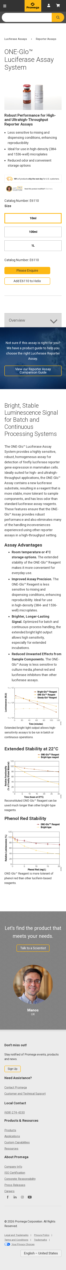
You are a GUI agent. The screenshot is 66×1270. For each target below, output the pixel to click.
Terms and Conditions (16, 1239)
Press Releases (14, 1185)
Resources (11, 1148)
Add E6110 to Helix (27, 281)
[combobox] (27, 17)
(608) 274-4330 (14, 1112)
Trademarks (40, 1239)
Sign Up (12, 1069)
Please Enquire (27, 270)
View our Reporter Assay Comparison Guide (33, 370)
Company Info (13, 1166)
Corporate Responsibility (20, 1179)
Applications (12, 1136)
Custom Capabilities (17, 1142)
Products (10, 1130)
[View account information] (48, 6)
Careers (9, 1191)
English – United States (41, 1253)
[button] (58, 17)
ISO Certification (14, 1172)
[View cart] (58, 6)
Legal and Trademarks (16, 1235)
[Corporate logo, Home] (33, 6)
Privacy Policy (41, 1235)
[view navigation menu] (4, 6)
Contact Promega (15, 1087)
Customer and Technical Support (25, 1093)
